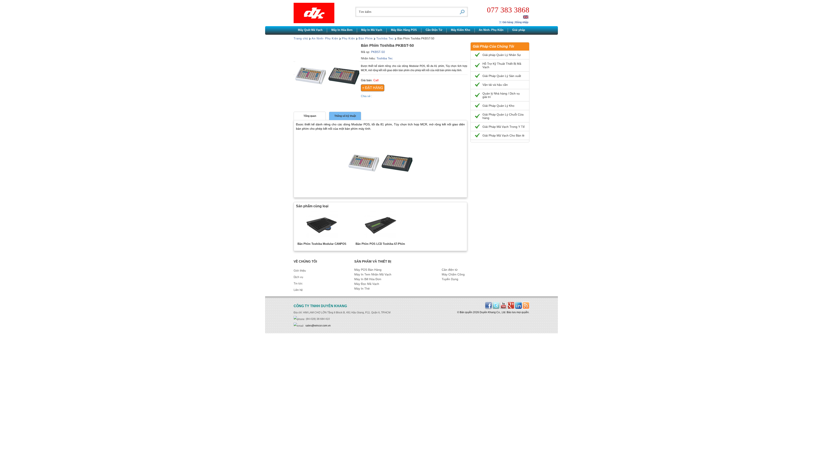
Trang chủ (301, 38)
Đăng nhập (521, 22)
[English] (525, 16)
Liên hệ (298, 290)
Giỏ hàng (507, 22)
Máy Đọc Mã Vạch (366, 284)
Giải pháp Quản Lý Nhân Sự (501, 55)
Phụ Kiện (348, 38)
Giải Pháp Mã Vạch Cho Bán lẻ (503, 135)
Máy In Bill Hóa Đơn (367, 279)
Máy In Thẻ (362, 288)
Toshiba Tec (385, 38)
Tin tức (298, 283)
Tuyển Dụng (450, 279)
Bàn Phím (366, 38)
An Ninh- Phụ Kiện (325, 38)
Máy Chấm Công (453, 274)
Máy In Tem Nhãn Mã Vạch (372, 274)
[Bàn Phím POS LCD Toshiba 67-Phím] (380, 225)
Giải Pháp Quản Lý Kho (498, 105)
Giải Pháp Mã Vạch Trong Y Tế (503, 126)
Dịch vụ (298, 277)
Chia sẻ (366, 96)
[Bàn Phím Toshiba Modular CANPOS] (322, 225)
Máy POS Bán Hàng (367, 269)
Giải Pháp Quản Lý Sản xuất (501, 76)
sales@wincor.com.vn (318, 325)
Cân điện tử (450, 269)
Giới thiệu (300, 270)
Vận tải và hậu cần (495, 84)
